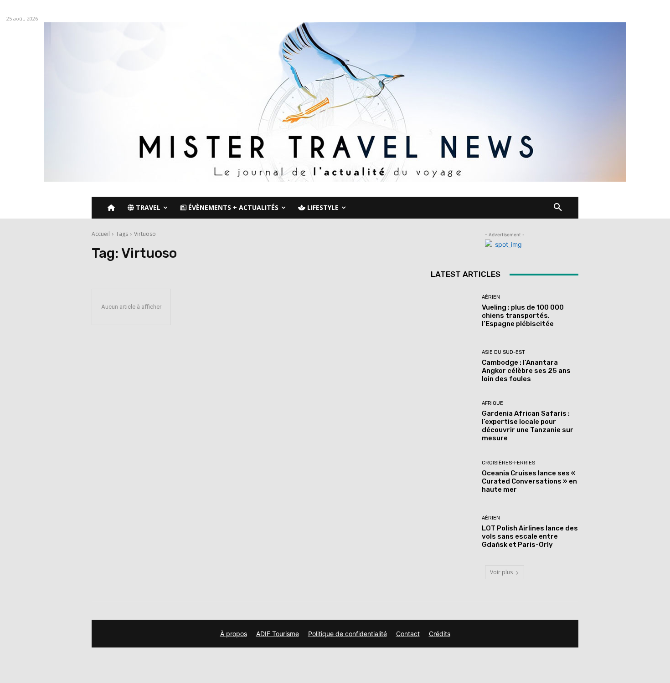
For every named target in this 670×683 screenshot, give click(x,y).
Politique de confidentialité (347, 633)
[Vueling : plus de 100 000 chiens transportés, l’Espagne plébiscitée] (453, 311)
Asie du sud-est (503, 352)
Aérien (491, 297)
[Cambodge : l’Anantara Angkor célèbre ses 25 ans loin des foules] (453, 366)
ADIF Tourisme (277, 633)
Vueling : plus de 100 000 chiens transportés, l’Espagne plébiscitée (523, 315)
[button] (558, 208)
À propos (233, 633)
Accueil (101, 234)
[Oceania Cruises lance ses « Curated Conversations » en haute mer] (453, 477)
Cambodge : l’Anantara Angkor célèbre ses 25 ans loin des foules (526, 370)
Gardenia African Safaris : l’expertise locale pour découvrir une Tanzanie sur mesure (527, 425)
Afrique (492, 403)
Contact (408, 633)
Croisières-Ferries (508, 462)
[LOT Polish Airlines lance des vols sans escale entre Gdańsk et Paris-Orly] (453, 532)
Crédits (439, 633)
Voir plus (501, 572)
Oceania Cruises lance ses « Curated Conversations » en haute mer (529, 481)
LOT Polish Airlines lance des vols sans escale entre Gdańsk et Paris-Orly (530, 536)
